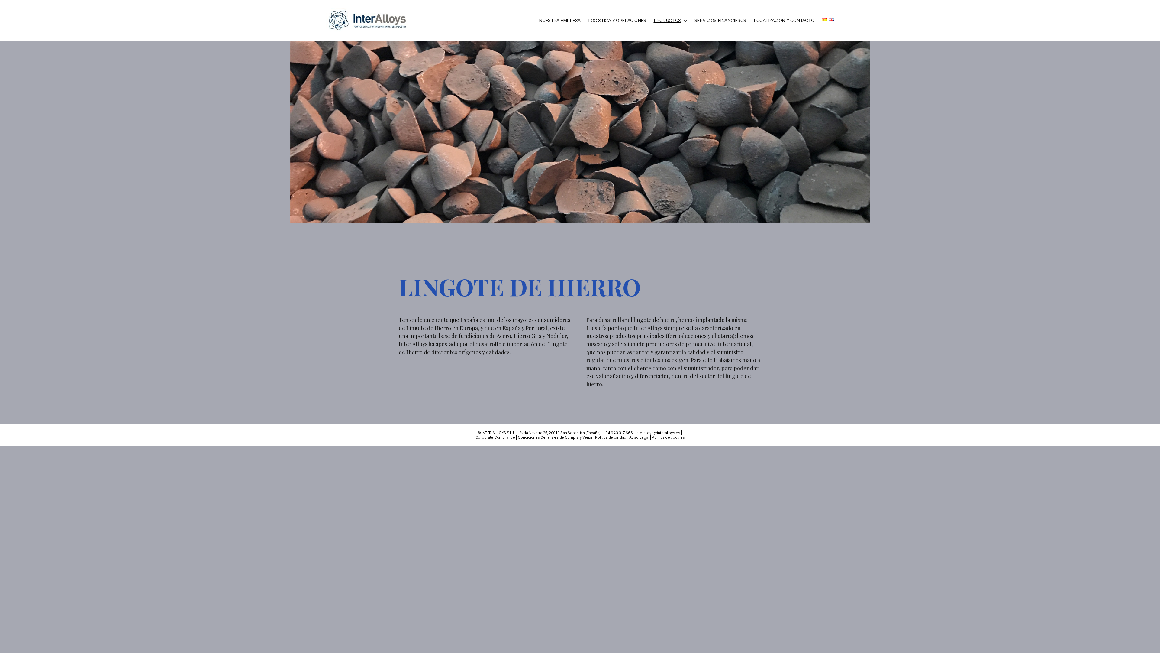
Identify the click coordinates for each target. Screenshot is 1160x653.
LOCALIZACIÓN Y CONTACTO (784, 20)
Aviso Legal (639, 437)
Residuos (670, 86)
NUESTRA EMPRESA (560, 20)
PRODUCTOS (667, 20)
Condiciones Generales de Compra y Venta (555, 437)
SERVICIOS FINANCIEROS (720, 20)
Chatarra (671, 51)
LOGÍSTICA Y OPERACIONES (617, 20)
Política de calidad (610, 437)
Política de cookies (668, 437)
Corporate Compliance (495, 437)
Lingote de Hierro (681, 74)
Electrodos (674, 63)
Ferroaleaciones (680, 40)
